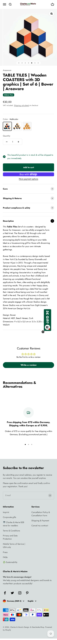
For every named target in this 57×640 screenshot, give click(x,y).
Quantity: (7, 135)
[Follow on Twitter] (12, 593)
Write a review (29, 365)
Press (5, 552)
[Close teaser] (43, 331)
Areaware (7, 70)
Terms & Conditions (11, 530)
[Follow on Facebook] (5, 593)
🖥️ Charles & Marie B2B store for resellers (13, 524)
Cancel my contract (39, 525)
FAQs (5, 557)
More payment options (28, 178)
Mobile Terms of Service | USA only (14, 545)
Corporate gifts (9, 517)
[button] (47, 320)
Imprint (6, 512)
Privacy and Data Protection (10, 537)
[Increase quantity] (18, 142)
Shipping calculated (21, 105)
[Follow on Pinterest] (27, 593)
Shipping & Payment (40, 520)
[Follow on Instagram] (20, 593)
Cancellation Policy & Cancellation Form (40, 514)
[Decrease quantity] (6, 142)
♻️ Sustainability (10, 562)
